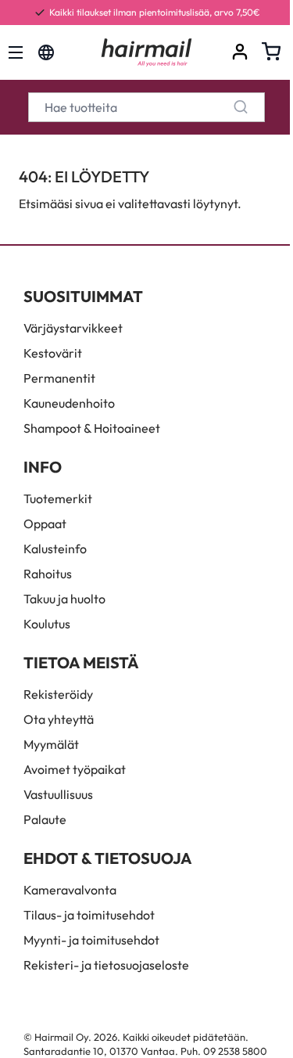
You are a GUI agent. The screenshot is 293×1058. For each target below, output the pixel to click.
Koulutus (46, 624)
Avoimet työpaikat (74, 769)
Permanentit (59, 378)
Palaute (44, 819)
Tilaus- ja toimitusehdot (89, 915)
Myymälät (51, 744)
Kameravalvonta (69, 890)
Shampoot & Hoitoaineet (91, 428)
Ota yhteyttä (58, 719)
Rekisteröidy (58, 694)
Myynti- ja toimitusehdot (91, 940)
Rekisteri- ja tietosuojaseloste (106, 965)
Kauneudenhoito (69, 403)
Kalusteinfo (55, 548)
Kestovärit (52, 353)
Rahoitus (47, 573)
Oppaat (44, 523)
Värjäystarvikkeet (73, 328)
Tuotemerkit (57, 498)
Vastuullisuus (58, 794)
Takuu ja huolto (64, 598)
